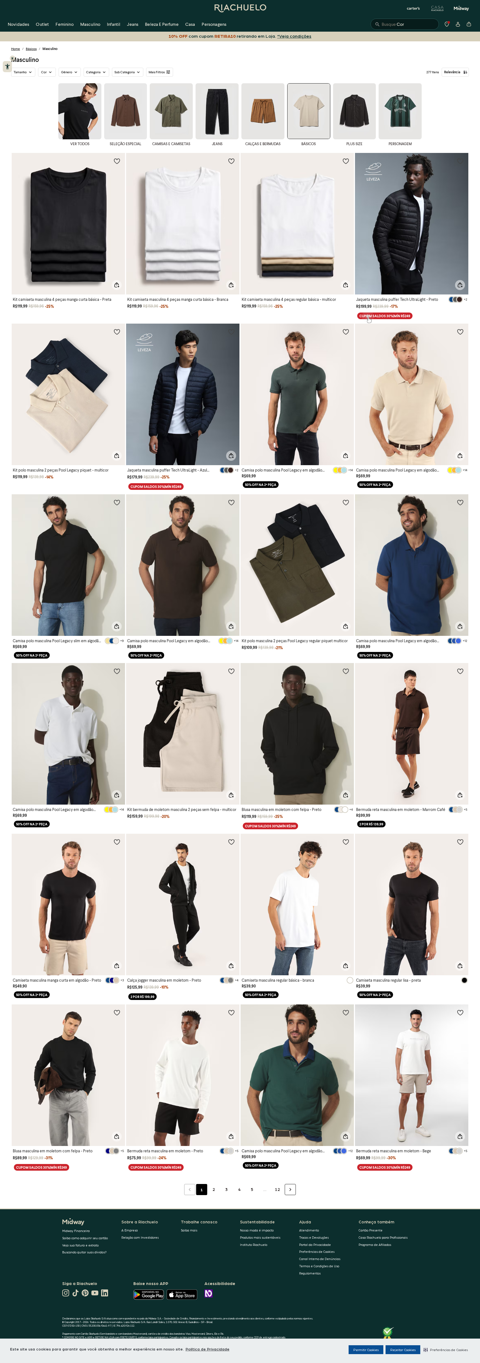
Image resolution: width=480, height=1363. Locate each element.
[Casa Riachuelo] (437, 8)
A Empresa (129, 1230)
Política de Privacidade (207, 1348)
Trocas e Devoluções (314, 1237)
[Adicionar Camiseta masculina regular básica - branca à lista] (346, 842)
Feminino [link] (64, 24)
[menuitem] (18, 24)
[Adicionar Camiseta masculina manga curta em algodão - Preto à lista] (117, 842)
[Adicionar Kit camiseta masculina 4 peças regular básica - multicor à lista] (346, 161)
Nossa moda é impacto (257, 1230)
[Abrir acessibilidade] (7, 66)
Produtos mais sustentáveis (260, 1237)
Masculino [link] (90, 24)
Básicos (31, 49)
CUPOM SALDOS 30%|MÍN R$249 (384, 316)
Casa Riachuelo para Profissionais (383, 1237)
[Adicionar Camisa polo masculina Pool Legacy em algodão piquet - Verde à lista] (346, 331)
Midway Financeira (76, 1231)
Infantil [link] (113, 24)
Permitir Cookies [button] (366, 1349)
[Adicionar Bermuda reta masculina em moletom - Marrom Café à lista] (460, 671)
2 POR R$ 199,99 (142, 997)
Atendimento (309, 1230)
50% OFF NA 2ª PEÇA (260, 485)
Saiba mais (189, 1230)
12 (277, 1189)
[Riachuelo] (240, 8)
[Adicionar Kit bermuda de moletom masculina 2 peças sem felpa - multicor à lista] (231, 671)
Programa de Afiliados (375, 1245)
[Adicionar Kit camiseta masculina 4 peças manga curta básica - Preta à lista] (117, 161)
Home (15, 49)
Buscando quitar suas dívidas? (84, 1252)
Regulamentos (310, 1273)
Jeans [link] (132, 24)
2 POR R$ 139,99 (371, 824)
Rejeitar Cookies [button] (403, 1349)
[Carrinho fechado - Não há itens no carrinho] (468, 24)
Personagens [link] (214, 24)
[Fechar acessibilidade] (12, 58)
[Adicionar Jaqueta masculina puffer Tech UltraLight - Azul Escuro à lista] (231, 331)
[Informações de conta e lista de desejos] (457, 24)
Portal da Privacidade (315, 1245)
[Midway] (461, 8)
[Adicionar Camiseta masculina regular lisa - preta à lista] (460, 842)
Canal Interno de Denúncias (319, 1259)
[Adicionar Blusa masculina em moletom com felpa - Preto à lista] (346, 671)
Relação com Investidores (140, 1237)
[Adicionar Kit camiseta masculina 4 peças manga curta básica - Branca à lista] (231, 161)
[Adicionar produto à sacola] (117, 285)
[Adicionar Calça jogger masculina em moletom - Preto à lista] (231, 842)
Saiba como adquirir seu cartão (85, 1238)
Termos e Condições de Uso (319, 1266)
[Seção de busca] (405, 24)
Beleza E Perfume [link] (162, 24)
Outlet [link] (42, 24)
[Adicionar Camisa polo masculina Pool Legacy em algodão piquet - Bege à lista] (460, 331)
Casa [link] (190, 24)
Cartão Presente (370, 1230)
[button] (445, 1349)
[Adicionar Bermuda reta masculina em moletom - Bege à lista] (460, 1012)
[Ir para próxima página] (290, 1189)
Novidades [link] (18, 24)
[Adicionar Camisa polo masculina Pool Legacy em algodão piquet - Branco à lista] (117, 671)
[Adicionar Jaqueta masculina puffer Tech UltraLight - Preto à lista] (460, 161)
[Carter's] (413, 8)
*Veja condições (293, 36)
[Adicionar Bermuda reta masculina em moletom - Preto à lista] (231, 1012)
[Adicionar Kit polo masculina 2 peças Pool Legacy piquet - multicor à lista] (117, 331)
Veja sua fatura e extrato (80, 1245)
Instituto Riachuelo (253, 1245)
